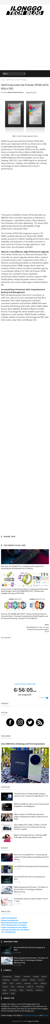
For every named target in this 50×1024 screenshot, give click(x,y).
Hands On (39, 990)
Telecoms (27, 976)
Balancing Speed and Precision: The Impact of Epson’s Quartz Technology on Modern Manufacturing (31, 889)
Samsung (27, 983)
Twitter (45, 1015)
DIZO (13, 993)
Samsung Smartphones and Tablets (15, 930)
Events (19, 983)
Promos (41, 980)
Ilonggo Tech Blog (32, 1021)
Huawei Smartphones (9, 920)
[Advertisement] (25, 44)
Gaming (35, 976)
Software (15, 980)
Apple (4, 990)
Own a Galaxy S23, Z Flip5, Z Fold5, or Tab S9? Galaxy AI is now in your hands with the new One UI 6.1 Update (30, 827)
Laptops (24, 980)
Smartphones (7, 976)
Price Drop (40, 987)
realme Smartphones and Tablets (14, 927)
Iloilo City (30, 990)
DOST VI (5, 993)
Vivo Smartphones (8, 932)
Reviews (43, 983)
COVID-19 (30, 987)
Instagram (35, 1015)
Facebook (26, 1015)
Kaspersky (6, 980)
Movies (44, 976)
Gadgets (17, 976)
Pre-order (13, 990)
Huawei (5, 987)
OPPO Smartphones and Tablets (14, 925)
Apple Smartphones (9, 918)
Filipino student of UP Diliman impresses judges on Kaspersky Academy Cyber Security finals (31, 816)
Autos (36, 983)
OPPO (4, 983)
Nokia (21, 990)
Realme (32, 980)
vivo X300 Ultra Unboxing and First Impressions (31, 866)
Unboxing (20, 987)
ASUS (11, 983)
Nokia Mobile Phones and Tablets (14, 923)
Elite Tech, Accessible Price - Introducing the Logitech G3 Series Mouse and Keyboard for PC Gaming (22, 567)
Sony (12, 987)
